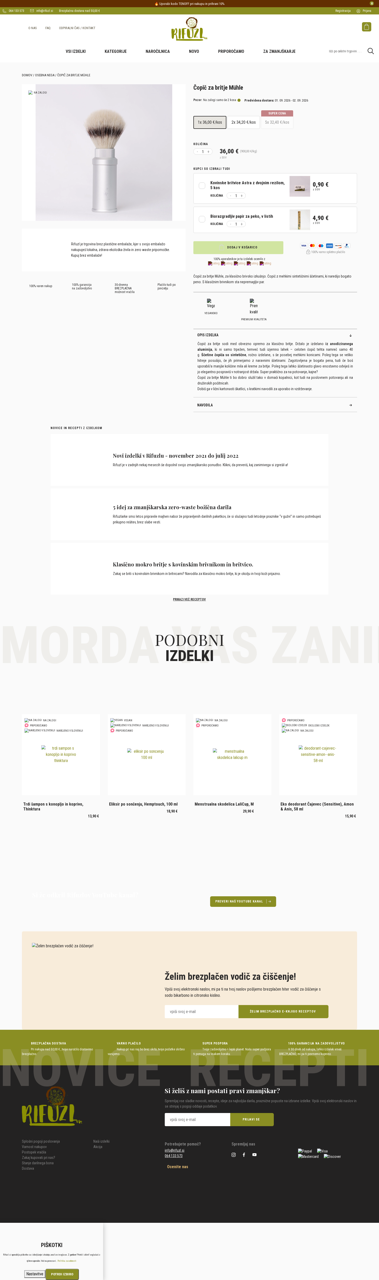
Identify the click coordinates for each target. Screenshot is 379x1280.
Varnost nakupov (34, 1147)
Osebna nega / (45, 75)
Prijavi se (251, 1119)
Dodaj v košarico (242, 247)
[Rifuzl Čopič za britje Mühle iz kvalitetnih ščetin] (189, 29)
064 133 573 (16, 11)
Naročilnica (158, 51)
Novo (194, 51)
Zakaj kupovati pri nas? (38, 1158)
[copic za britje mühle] (104, 152)
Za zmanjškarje (279, 51)
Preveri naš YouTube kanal (239, 901)
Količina (200, 144)
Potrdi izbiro (62, 1274)
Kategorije (116, 51)
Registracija (343, 11)
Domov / (28, 75)
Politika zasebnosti (66, 1261)
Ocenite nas (177, 1166)
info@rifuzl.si (44, 11)
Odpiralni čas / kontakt (77, 28)
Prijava (366, 11)
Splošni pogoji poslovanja (41, 1141)
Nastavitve (34, 1273)
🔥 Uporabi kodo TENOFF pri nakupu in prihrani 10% (189, 4)
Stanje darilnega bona (38, 1163)
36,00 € (210, 122)
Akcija (97, 1147)
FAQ (48, 28)
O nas (32, 28)
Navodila (205, 405)
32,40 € (277, 120)
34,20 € (244, 122)
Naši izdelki (101, 1141)
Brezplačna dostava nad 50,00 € (79, 11)
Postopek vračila (34, 1152)
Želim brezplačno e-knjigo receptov (283, 1011)
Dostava (28, 1168)
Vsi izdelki (76, 51)
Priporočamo (231, 51)
